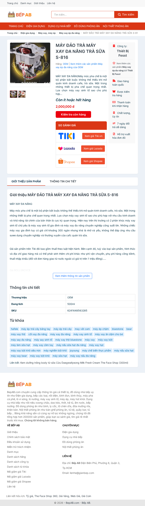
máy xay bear (19, 355)
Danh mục (26, 3)
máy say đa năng (21, 339)
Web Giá (75, 496)
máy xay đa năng (60, 334)
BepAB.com (72, 502)
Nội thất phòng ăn (116, 26)
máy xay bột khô (40, 355)
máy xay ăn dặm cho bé (109, 334)
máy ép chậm (101, 328)
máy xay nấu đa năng (82, 355)
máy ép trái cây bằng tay (35, 328)
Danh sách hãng (16, 456)
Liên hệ (51, 3)
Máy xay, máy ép (47, 33)
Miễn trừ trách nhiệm (19, 446)
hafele (14, 328)
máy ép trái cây (63, 328)
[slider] (13, 94)
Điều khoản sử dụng (18, 441)
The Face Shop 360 (45, 496)
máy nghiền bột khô (55, 350)
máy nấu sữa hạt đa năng (71, 344)
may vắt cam (82, 328)
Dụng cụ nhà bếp (59, 26)
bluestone (117, 328)
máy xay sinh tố (83, 334)
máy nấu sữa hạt (124, 350)
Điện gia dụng (35, 26)
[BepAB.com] (19, 14)
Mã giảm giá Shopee (19, 481)
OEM (65, 63)
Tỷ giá (29, 496)
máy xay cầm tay (43, 344)
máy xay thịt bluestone (68, 339)
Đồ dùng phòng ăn (87, 26)
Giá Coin (86, 496)
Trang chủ (12, 3)
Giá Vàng (64, 496)
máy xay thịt (18, 334)
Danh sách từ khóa (18, 466)
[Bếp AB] (24, 384)
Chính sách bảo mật (18, 436)
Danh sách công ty (18, 461)
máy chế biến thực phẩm (96, 350)
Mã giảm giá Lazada (19, 476)
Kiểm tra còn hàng (73, 114)
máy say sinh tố (43, 339)
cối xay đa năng (37, 334)
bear (129, 328)
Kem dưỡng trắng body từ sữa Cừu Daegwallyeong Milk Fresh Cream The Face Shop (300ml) (74, 362)
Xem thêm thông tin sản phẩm (72, 275)
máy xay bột (105, 339)
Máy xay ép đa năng (69, 33)
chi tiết (63, 181)
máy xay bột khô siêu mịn (25, 350)
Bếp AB (86, 502)
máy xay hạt (96, 344)
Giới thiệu (39, 3)
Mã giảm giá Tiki (16, 471)
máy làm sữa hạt (20, 344)
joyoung (74, 350)
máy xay (90, 339)
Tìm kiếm (127, 14)
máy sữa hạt (60, 355)
